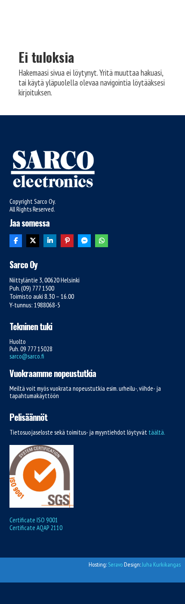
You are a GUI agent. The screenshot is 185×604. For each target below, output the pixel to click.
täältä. (156, 432)
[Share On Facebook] (15, 240)
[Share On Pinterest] (67, 240)
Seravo (115, 564)
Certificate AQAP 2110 (35, 528)
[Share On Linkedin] (49, 240)
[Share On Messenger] (84, 240)
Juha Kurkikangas (161, 564)
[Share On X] (32, 240)
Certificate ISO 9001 (33, 520)
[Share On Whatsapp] (101, 240)
